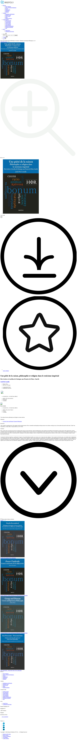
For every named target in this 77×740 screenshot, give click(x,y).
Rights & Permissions (9, 26)
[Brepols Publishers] (6, 3)
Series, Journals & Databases (10, 7)
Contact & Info (6, 19)
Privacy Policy (5, 735)
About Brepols (8, 25)
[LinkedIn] (4, 730)
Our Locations (8, 23)
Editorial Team (8, 15)
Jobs (6, 28)
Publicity (7, 11)
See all (1, 520)
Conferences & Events (9, 31)
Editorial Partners (8, 18)
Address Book (8, 22)
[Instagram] (4, 728)
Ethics (6, 17)
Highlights (7, 10)
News (4, 29)
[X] (4, 725)
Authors (4, 13)
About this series (3, 41)
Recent (6, 8)
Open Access (7, 16)
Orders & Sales (8, 20)
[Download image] (38, 294)
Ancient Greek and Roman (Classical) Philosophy (12, 421)
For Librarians (8, 21)
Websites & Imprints (9, 27)
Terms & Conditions (7, 736)
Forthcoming (7, 9)
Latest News (7, 30)
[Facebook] (4, 723)
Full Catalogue (8, 6)
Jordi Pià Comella (4, 381)
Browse (4, 5)
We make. (7, 734)
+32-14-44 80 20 (5, 716)
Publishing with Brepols (9, 14)
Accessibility (5, 737)
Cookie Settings (6, 738)
